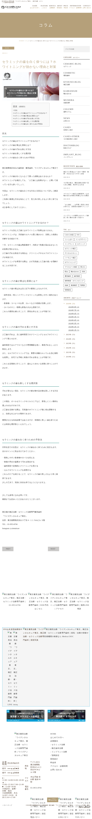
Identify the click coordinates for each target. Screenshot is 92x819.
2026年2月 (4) (73, 327)
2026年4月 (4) (73, 320)
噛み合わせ (75, 271)
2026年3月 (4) (73, 323)
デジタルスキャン (71, 253)
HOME (21, 40)
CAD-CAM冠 (69, 235)
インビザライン (81, 239)
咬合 (66, 271)
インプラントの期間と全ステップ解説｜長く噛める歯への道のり (76, 216)
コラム (27, 40)
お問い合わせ (56, 770)
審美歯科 (68, 276)
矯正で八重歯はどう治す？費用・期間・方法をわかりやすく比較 (76, 173)
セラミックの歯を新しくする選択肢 (26, 121)
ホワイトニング (70, 262)
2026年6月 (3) (73, 314)
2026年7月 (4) (73, 310)
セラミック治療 (58, 745)
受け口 (82, 267)
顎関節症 (68, 290)
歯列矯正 (77, 276)
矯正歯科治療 (57, 748)
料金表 (53, 762)
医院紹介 (54, 759)
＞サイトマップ (7, 805)
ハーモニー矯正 (70, 258)
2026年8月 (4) (73, 307)
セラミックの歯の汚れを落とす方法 (26, 118)
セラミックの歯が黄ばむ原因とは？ (26, 116)
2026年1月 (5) (73, 330)
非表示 (22, 106)
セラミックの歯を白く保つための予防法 (28, 124)
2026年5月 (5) (73, 317)
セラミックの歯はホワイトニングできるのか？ (30, 113)
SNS (78, 235)
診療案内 (54, 741)
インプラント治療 (59, 752)
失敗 (83, 271)
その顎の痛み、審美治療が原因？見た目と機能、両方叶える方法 (76, 184)
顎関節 (82, 285)
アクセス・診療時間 (59, 766)
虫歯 (66, 285)
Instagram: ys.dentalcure (10, 528)
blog (7, 48)
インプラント (69, 244)
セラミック (81, 244)
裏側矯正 (74, 285)
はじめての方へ (57, 737)
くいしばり (69, 239)
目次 (15, 110)
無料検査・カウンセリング (74, 281)
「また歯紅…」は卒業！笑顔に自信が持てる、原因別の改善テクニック (76, 205)
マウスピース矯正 (71, 267)
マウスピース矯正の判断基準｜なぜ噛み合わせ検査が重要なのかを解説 (76, 194)
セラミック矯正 (70, 248)
